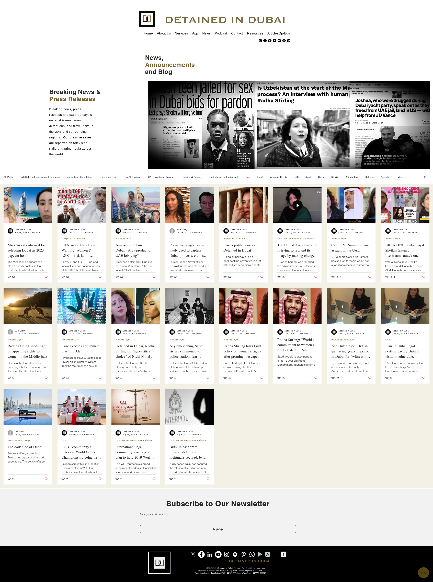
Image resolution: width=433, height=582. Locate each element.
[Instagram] (226, 554)
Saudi (308, 177)
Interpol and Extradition (79, 177)
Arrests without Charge (19, 440)
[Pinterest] (284, 40)
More (400, 177)
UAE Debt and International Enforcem (39, 177)
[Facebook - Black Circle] (269, 40)
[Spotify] (288, 40)
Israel (260, 177)
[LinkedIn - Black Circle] (274, 40)
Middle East (352, 177)
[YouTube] (218, 554)
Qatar (247, 177)
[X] (265, 40)
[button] (425, 177)
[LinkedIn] (209, 554)
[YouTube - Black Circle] (279, 40)
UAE (296, 177)
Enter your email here (151, 514)
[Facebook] (201, 554)
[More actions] (47, 231)
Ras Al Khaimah (132, 177)
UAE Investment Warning (161, 177)
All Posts (8, 177)
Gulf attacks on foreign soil (223, 177)
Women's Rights (278, 177)
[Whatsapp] (260, 40)
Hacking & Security (192, 177)
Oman (321, 177)
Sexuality (386, 177)
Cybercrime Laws (107, 177)
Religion (369, 177)
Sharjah (335, 177)
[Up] (423, 573)
